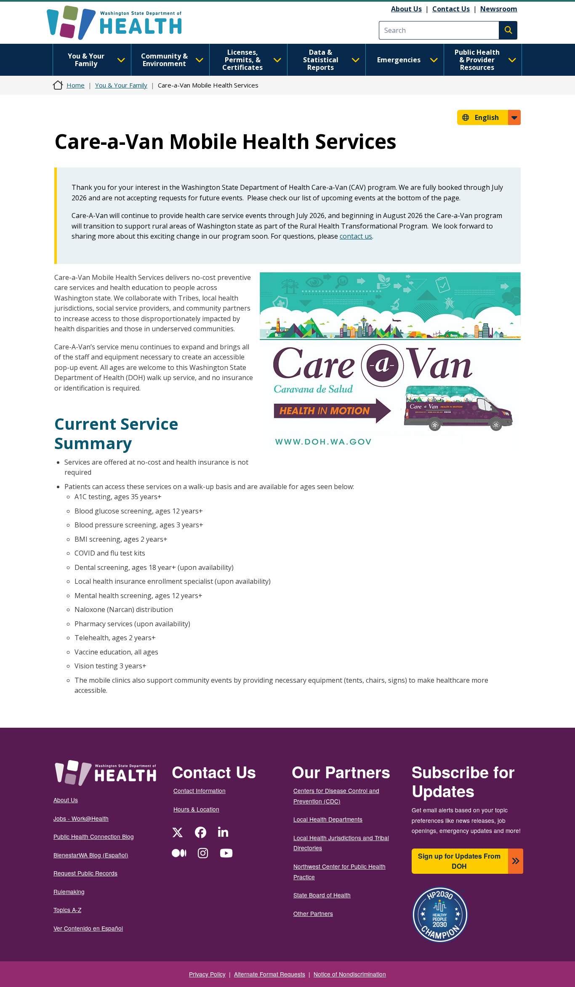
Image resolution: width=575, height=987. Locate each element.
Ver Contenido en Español (88, 928)
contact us (356, 236)
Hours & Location (196, 809)
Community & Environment (164, 59)
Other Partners (313, 913)
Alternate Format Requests (269, 974)
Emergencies (399, 59)
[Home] (121, 23)
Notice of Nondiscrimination (350, 974)
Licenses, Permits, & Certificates (242, 60)
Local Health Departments (327, 819)
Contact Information (199, 790)
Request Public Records (85, 873)
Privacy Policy (207, 974)
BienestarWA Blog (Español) (90, 855)
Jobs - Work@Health (81, 818)
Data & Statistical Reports (320, 60)
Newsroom (498, 8)
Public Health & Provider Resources (477, 60)
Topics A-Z (67, 909)
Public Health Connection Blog (93, 836)
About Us (406, 8)
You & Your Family (86, 59)
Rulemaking (69, 891)
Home (76, 85)
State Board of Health (322, 895)
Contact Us (451, 8)
